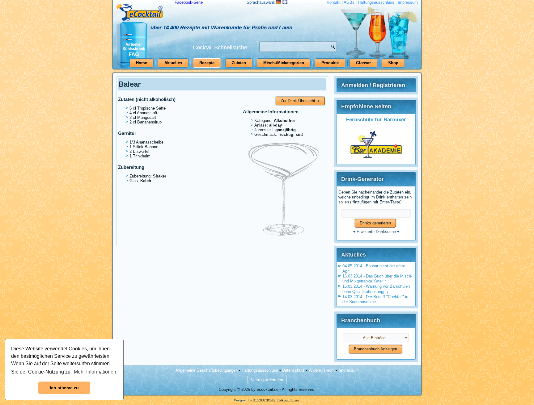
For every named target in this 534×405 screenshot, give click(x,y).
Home (141, 63)
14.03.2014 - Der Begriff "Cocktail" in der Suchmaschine (375, 299)
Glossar (363, 63)
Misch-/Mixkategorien (283, 63)
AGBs (349, 2)
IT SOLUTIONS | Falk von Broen (276, 400)
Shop (393, 63)
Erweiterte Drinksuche (376, 231)
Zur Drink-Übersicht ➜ (300, 100)
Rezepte (206, 63)
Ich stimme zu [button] (64, 387)
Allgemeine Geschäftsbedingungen (207, 370)
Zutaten (239, 63)
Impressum (408, 2)
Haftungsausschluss (376, 2)
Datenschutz (293, 370)
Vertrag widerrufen (267, 380)
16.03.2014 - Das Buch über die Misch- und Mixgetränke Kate (377, 278)
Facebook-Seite (189, 2)
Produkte (330, 63)
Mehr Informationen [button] (95, 371)
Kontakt (334, 2)
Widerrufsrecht (322, 370)
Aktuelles (173, 63)
